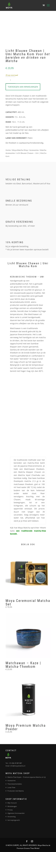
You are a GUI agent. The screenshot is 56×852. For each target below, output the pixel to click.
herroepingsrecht (13, 820)
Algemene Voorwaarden (16, 813)
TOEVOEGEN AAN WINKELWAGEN (23, 86)
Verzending (11, 817)
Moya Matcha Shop (20, 150)
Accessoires (34, 150)
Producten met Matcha (15, 791)
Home (8, 150)
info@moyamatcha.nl (17, 766)
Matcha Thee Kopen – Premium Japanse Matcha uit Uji (26, 777)
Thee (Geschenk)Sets (14, 784)
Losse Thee (11, 787)
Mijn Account (12, 803)
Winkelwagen (12, 806)
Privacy (10, 810)
